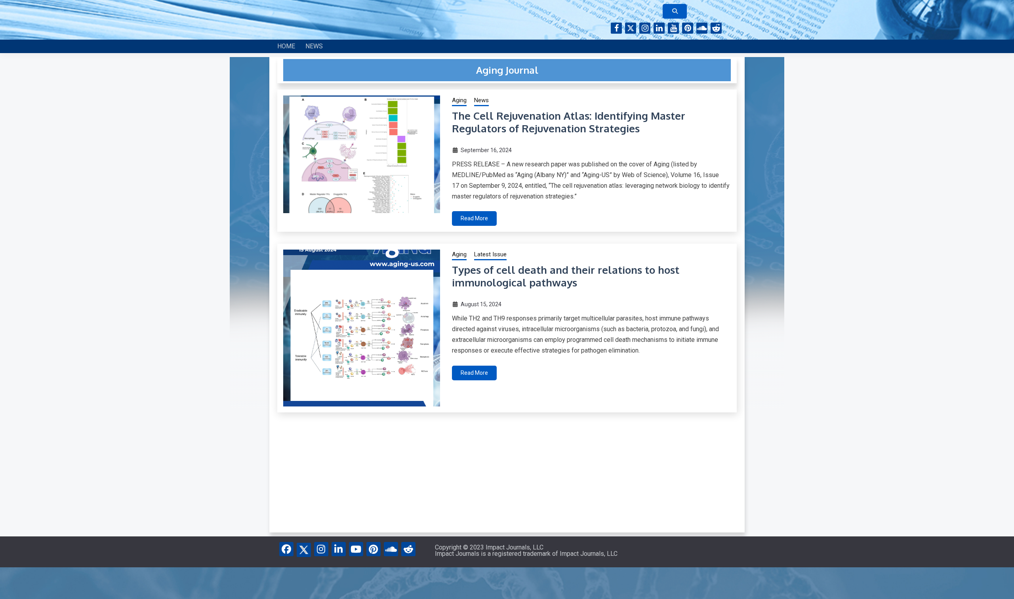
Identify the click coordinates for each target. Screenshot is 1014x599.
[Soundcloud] (391, 549)
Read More (474, 218)
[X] (304, 548)
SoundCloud (701, 28)
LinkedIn (659, 28)
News (314, 46)
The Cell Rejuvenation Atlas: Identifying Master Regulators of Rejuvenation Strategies (568, 122)
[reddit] (408, 549)
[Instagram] (321, 549)
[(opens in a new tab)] (361, 328)
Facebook (616, 28)
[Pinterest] (373, 549)
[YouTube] (356, 549)
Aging (459, 100)
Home (286, 46)
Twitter (630, 28)
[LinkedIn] (339, 549)
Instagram (644, 28)
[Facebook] (286, 549)
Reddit (716, 28)
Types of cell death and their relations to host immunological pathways (565, 276)
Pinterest (687, 28)
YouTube (673, 28)
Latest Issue (490, 254)
